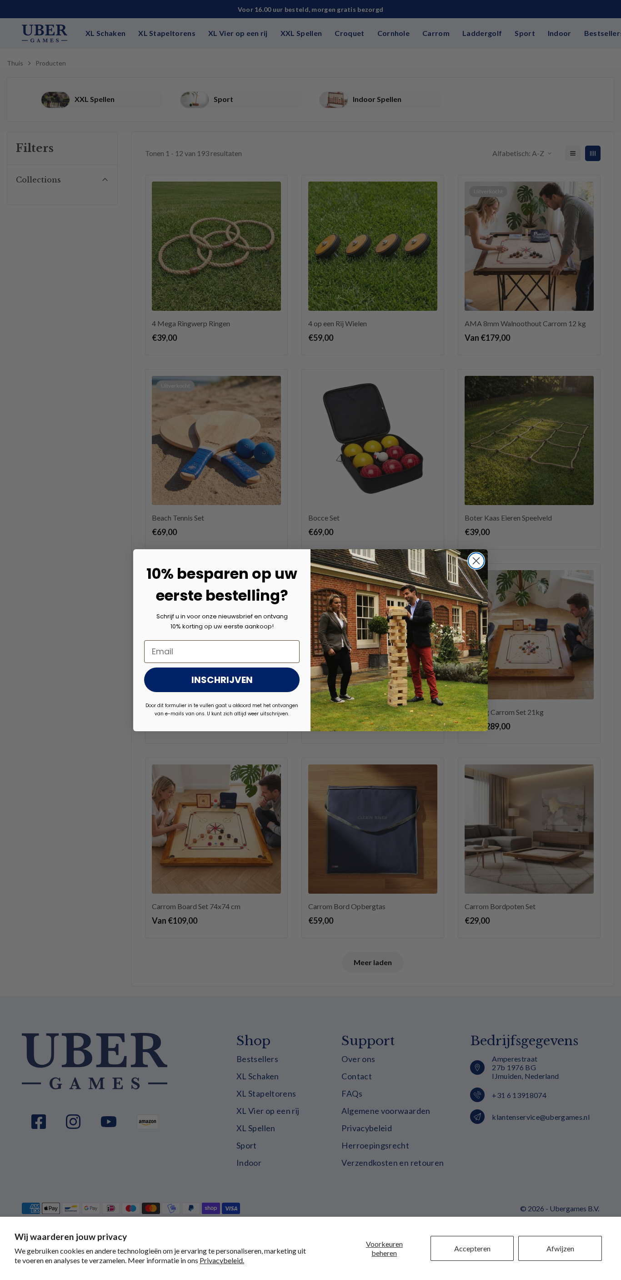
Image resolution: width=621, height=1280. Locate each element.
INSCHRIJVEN (222, 679)
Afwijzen (560, 1248)
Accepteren (472, 1248)
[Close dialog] (476, 561)
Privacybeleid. (222, 1260)
